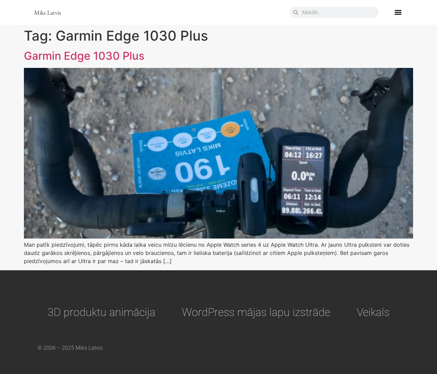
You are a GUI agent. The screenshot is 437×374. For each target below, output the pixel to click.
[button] (398, 12)
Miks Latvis (47, 12)
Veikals (373, 312)
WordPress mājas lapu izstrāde (256, 312)
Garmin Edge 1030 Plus (84, 55)
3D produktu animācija (101, 312)
